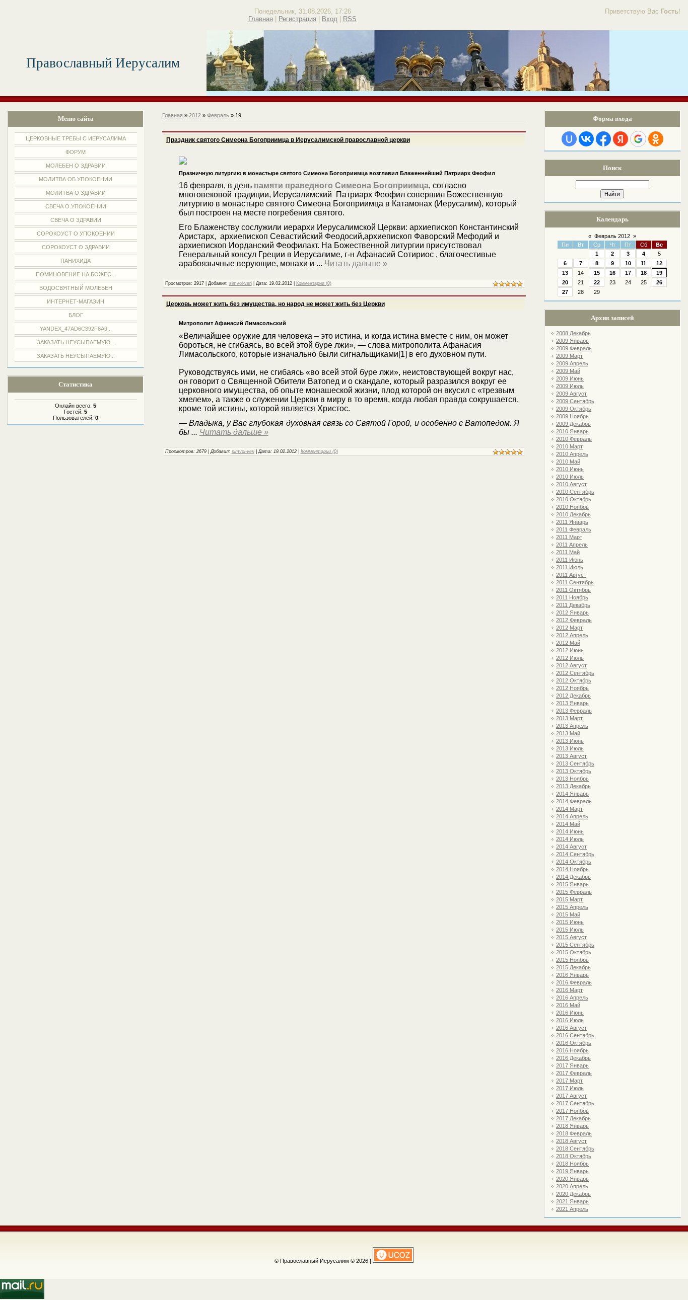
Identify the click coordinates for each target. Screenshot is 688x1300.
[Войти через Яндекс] (620, 138)
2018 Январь (572, 1126)
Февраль (218, 115)
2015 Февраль (574, 892)
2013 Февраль (574, 711)
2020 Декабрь (573, 1194)
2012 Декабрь (573, 696)
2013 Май (568, 733)
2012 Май (568, 643)
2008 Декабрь (573, 333)
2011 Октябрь (573, 590)
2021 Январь (572, 1201)
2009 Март (569, 356)
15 (597, 273)
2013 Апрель (572, 726)
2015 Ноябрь (572, 960)
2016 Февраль (574, 982)
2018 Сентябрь (575, 1148)
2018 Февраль (574, 1133)
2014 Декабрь (573, 877)
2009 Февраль (574, 348)
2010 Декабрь (573, 514)
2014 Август (571, 847)
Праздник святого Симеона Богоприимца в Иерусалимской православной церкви (288, 139)
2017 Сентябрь (575, 1103)
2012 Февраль (574, 620)
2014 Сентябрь (575, 854)
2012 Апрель (572, 635)
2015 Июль (570, 930)
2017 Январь (572, 1065)
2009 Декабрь (573, 424)
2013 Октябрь (573, 771)
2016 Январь (572, 975)
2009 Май (568, 371)
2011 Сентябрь (575, 582)
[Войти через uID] (569, 138)
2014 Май (568, 824)
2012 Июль (570, 658)
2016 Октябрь (573, 1043)
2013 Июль (570, 748)
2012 (195, 115)
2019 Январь (572, 1171)
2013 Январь (572, 703)
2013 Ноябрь (572, 779)
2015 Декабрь (573, 967)
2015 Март (569, 899)
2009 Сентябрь (575, 401)
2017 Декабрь (573, 1118)
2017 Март (569, 1081)
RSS (350, 19)
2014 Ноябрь (572, 869)
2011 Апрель (572, 545)
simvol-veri (240, 283)
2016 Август (571, 1028)
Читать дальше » (355, 263)
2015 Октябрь (573, 952)
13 (565, 273)
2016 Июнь (570, 1013)
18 (644, 273)
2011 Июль (569, 567)
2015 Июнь (570, 922)
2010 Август (571, 484)
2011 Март (569, 537)
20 (565, 282)
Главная (260, 19)
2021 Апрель (572, 1209)
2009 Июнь (570, 378)
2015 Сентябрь (575, 945)
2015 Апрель (572, 907)
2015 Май (568, 914)
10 (628, 263)
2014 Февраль (574, 801)
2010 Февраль (574, 439)
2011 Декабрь (573, 605)
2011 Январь (572, 522)
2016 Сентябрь (575, 1035)
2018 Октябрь (573, 1156)
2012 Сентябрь (575, 673)
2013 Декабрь (573, 786)
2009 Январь (572, 341)
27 (565, 292)
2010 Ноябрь (572, 507)
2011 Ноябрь (572, 597)
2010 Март (569, 446)
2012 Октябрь (573, 680)
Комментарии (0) (313, 283)
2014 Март (569, 809)
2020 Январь (572, 1179)
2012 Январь (572, 612)
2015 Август (571, 937)
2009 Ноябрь (572, 416)
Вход (329, 19)
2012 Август (571, 665)
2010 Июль (570, 477)
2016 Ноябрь (572, 1050)
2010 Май (568, 461)
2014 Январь (572, 794)
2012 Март (569, 628)
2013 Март (569, 718)
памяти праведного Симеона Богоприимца (341, 185)
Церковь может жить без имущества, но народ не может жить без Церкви (275, 304)
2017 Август (571, 1096)
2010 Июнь (570, 469)
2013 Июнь (570, 741)
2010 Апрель (572, 454)
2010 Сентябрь (575, 492)
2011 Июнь (569, 560)
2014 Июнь (570, 831)
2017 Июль (570, 1088)
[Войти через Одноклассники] (655, 138)
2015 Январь (572, 884)
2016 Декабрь (573, 1058)
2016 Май (568, 1005)
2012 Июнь (570, 650)
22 (597, 282)
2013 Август (571, 756)
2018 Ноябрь (572, 1164)
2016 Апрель (572, 998)
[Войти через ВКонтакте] (586, 138)
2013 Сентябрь (575, 763)
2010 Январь (572, 431)
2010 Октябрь (573, 499)
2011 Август (571, 575)
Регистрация (297, 19)
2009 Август (571, 394)
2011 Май (568, 552)
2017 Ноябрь (572, 1111)
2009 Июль (570, 386)
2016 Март (569, 990)
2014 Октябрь (573, 862)
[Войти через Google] (638, 139)
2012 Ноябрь (572, 688)
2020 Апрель (572, 1186)
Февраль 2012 (612, 236)
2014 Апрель (572, 816)
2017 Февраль (574, 1073)
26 (659, 282)
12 (659, 263)
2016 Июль (570, 1020)
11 (643, 263)
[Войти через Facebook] (603, 138)
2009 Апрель (572, 363)
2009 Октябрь (573, 409)
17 (628, 273)
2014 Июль (570, 839)
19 (659, 273)
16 (612, 273)
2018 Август (571, 1141)
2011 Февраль (573, 529)
